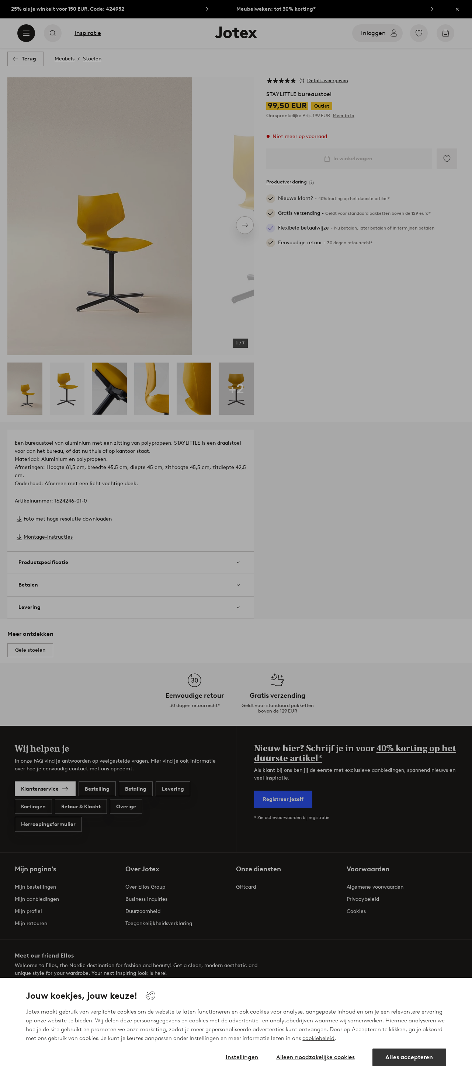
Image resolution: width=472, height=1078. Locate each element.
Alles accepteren (409, 1057)
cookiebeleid (318, 1038)
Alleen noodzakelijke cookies (315, 1057)
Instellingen (242, 1057)
